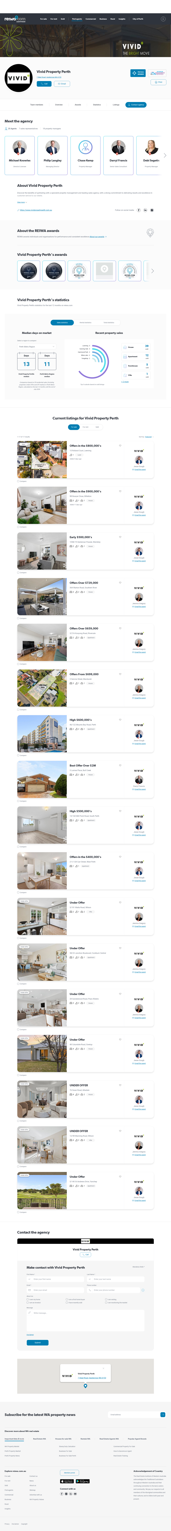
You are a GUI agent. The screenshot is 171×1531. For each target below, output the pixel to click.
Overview (59, 105)
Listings (116, 105)
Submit (38, 1343)
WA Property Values (37, 1499)
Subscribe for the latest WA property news (40, 1414)
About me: (30, 1296)
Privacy (7, 1524)
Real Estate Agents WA (109, 1439)
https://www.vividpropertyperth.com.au (36, 210)
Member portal (69, 1473)
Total (109, 323)
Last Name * (91, 1274)
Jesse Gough (139, 466)
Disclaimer (15, 1524)
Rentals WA (85, 1439)
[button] (85, 1386)
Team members (36, 105)
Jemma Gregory (139, 603)
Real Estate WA (39, 1439)
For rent (53, 19)
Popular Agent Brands (137, 1439)
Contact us (33, 1476)
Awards (78, 105)
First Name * (31, 1274)
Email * (29, 1285)
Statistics (97, 105)
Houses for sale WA (63, 1439)
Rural (113, 19)
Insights (122, 19)
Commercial (91, 19)
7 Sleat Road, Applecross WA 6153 (49, 77)
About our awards (97, 237)
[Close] (103, 1368)
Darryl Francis (139, 786)
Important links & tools (14, 1439)
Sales (62, 323)
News (32, 1481)
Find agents (77, 19)
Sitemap (32, 1490)
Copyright (24, 1524)
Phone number (91, 1285)
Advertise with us (36, 1495)
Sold (63, 19)
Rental (85, 323)
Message (30, 1308)
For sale (43, 19)
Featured (148, 437)
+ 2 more (125, 382)
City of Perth (138, 19)
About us (33, 1485)
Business (103, 19)
